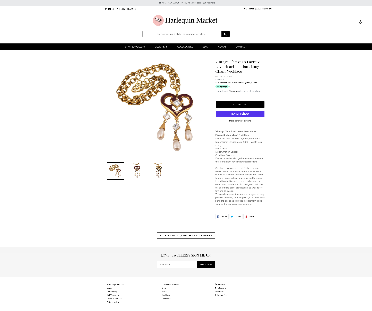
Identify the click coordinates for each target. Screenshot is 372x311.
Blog (164, 288)
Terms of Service (114, 298)
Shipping (233, 91)
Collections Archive (170, 284)
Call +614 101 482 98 (126, 9)
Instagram (221, 288)
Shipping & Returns (115, 284)
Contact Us (166, 298)
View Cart (266, 8)
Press (164, 291)
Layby (109, 288)
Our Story (166, 295)
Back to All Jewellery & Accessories (188, 235)
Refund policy (113, 302)
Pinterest (220, 291)
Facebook (220, 284)
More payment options (240, 120)
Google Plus (222, 295)
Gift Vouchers (113, 295)
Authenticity (112, 291)
